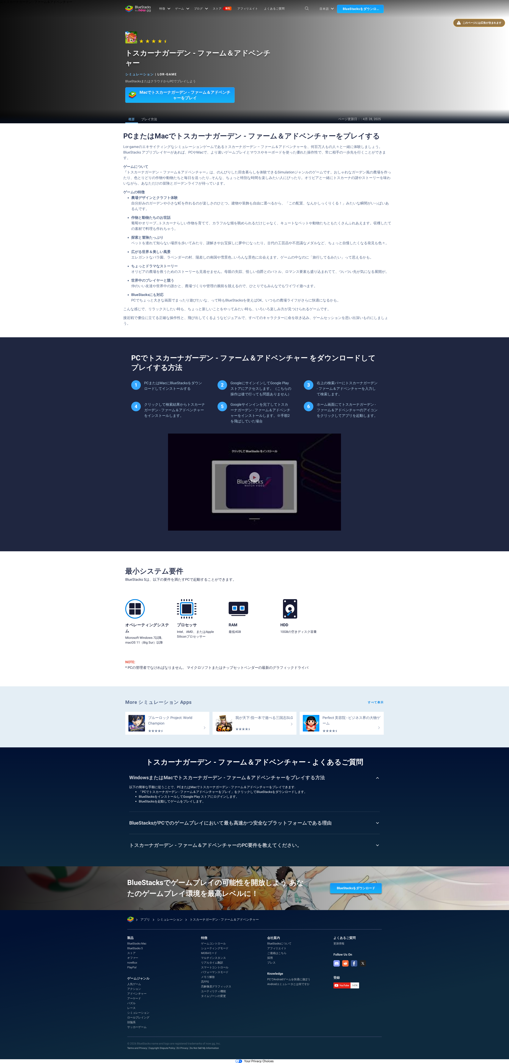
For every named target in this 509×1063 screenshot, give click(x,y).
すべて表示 (376, 702)
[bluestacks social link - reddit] (345, 963)
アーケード (134, 998)
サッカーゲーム (137, 1027)
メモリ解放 (208, 976)
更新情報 (338, 943)
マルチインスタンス (213, 957)
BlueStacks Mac (136, 943)
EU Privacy (182, 1048)
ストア (221, 8)
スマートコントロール (214, 967)
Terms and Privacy (137, 1048)
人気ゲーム (134, 984)
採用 (270, 957)
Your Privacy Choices (259, 1061)
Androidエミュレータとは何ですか (288, 984)
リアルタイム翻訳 (212, 962)
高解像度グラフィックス (216, 986)
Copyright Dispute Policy (162, 1048)
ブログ (198, 8)
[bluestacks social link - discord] (336, 963)
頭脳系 (131, 1022)
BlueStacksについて (279, 943)
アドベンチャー (137, 993)
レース (131, 1008)
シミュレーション (139, 74)
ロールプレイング (138, 1017)
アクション (134, 988)
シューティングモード (214, 948)
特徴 (162, 8)
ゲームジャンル (138, 978)
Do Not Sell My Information (204, 1048)
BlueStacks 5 (135, 948)
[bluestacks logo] (138, 9)
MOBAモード (209, 953)
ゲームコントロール (213, 943)
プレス (271, 962)
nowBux (132, 962)
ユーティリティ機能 (213, 991)
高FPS (205, 981)
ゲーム (179, 8)
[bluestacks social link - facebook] (354, 963)
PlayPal (131, 967)
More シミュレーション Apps (158, 702)
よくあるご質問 (274, 8)
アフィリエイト (247, 8)
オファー (132, 957)
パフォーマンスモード (214, 972)
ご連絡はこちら (277, 953)
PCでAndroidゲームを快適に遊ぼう (288, 979)
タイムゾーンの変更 (213, 996)
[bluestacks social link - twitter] (363, 963)
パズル (131, 1003)
